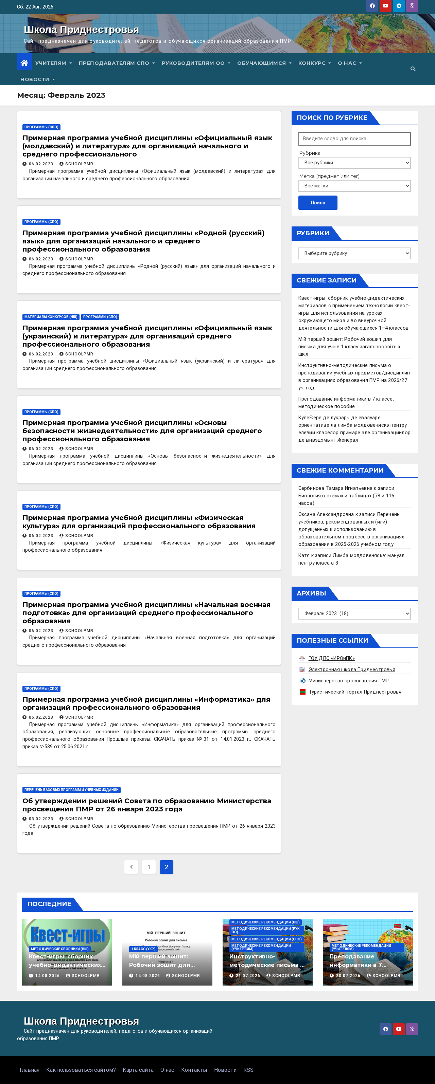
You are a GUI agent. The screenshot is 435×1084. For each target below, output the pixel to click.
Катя (304, 555)
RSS (248, 1070)
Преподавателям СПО (115, 63)
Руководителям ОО (194, 63)
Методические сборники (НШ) (60, 949)
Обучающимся (262, 63)
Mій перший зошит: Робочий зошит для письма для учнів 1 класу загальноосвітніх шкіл (349, 346)
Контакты (194, 1070)
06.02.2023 (42, 164)
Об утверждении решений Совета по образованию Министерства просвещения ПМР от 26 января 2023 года (146, 805)
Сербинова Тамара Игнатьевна (335, 488)
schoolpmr (79, 164)
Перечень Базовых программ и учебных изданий (71, 790)
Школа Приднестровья (81, 29)
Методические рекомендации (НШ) (265, 922)
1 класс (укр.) (143, 949)
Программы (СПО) (41, 127)
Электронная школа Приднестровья (352, 670)
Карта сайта (138, 1070)
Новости (35, 79)
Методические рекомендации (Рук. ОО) (265, 930)
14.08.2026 (48, 975)
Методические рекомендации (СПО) (266, 939)
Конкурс (312, 63)
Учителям (51, 63)
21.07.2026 (249, 975)
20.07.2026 (349, 975)
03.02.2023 (42, 818)
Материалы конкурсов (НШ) (50, 317)
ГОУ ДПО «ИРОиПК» (332, 658)
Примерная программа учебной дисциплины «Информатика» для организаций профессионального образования (146, 703)
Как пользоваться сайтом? (81, 1070)
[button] (413, 69)
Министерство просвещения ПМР (349, 681)
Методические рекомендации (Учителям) (261, 947)
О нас (348, 63)
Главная (29, 1070)
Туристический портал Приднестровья (355, 692)
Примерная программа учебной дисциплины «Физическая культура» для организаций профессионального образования (139, 522)
